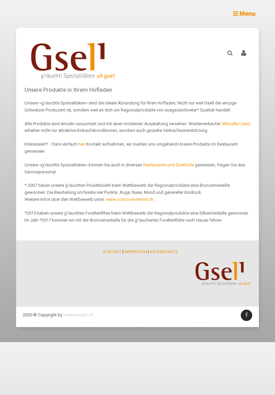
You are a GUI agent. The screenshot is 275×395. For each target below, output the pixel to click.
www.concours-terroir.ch (129, 199)
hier (82, 144)
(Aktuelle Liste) (236, 123)
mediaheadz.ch (78, 314)
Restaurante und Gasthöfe (168, 164)
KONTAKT (112, 251)
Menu (247, 13)
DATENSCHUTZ (164, 251)
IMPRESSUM (135, 251)
